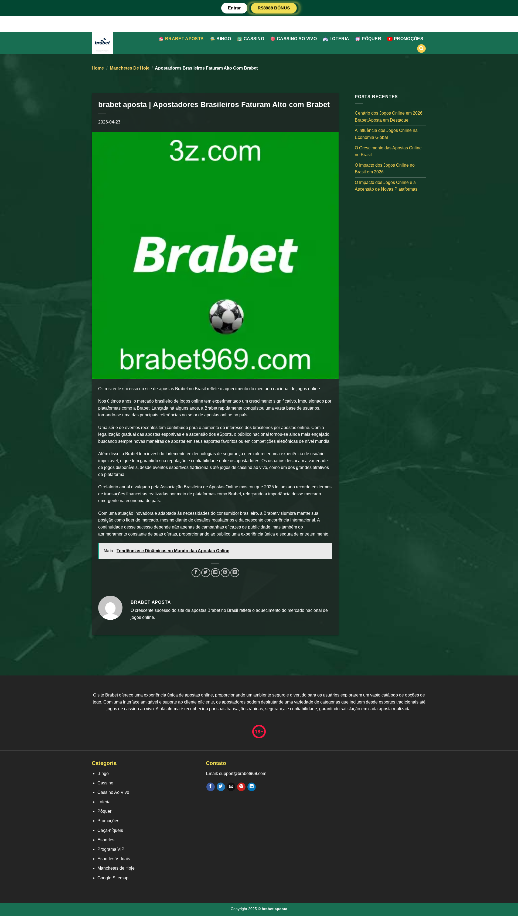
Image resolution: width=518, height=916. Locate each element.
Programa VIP (110, 849)
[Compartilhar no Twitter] (205, 572)
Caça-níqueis (110, 830)
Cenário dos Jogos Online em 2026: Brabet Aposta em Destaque (389, 116)
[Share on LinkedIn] (234, 572)
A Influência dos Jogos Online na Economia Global (386, 134)
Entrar (234, 8)
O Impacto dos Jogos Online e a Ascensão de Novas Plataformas (386, 185)
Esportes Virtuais (113, 858)
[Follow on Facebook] (210, 787)
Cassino (254, 38)
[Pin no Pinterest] (225, 572)
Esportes (105, 840)
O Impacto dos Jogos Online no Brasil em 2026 (385, 168)
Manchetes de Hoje (129, 68)
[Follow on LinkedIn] (251, 787)
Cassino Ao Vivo (297, 38)
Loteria (339, 38)
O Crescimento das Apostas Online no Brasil (388, 151)
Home (98, 68)
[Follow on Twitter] (221, 787)
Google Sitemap (112, 878)
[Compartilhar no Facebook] (196, 572)
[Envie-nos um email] (231, 787)
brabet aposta (184, 38)
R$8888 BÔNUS (274, 8)
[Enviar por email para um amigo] (215, 572)
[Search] (421, 48)
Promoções (408, 38)
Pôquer (371, 38)
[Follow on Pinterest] (241, 787)
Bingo (223, 38)
